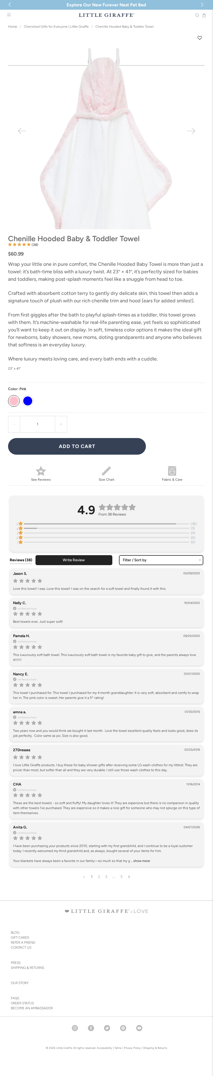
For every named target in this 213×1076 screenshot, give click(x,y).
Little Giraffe (64, 1048)
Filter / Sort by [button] (134, 560)
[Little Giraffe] (106, 15)
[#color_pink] (106, 131)
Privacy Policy (132, 1048)
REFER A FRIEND (23, 942)
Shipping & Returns (155, 1048)
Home (12, 26)
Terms (118, 1048)
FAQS (15, 998)
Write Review (74, 560)
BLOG (15, 933)
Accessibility (104, 1048)
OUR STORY (20, 983)
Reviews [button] (21, 560)
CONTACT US (21, 947)
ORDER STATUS (22, 1003)
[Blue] (28, 401)
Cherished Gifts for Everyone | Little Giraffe (56, 26)
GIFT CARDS (20, 937)
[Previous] (21, 131)
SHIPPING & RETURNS (27, 968)
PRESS (16, 963)
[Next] (191, 131)
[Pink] (14, 401)
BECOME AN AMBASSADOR (32, 1008)
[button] (203, 5)
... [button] (140, 861)
